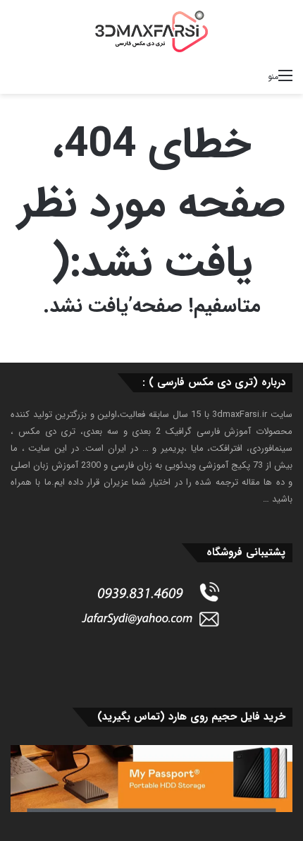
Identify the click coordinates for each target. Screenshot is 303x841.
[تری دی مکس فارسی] (151, 31)
